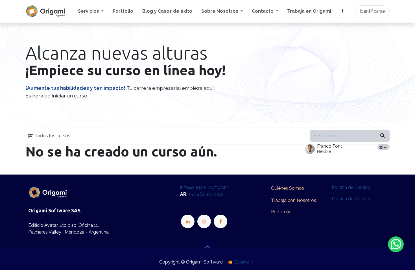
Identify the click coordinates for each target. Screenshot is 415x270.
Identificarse (372, 11)
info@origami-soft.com (204, 187)
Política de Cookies (351, 198)
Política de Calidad (351, 187)
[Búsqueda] (382, 136)
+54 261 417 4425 (207, 194)
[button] (207, 247)
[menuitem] (90, 11)
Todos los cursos (52, 135)
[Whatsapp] (396, 244)
